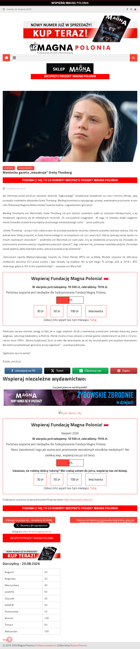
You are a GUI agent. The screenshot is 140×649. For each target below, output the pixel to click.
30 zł (40, 311)
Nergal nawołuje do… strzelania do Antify (29, 520)
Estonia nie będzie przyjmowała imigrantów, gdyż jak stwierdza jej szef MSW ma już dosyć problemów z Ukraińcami (105, 520)
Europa (9, 168)
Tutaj (93, 320)
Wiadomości (25, 168)
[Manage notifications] (9, 639)
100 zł (74, 311)
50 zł (57, 311)
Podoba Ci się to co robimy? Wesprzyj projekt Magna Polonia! (70, 180)
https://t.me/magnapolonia (36, 531)
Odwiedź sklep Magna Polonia (70, 68)
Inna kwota (96, 311)
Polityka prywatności (46, 645)
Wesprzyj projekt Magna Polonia (70, 76)
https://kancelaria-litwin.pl (78, 499)
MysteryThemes (78, 645)
